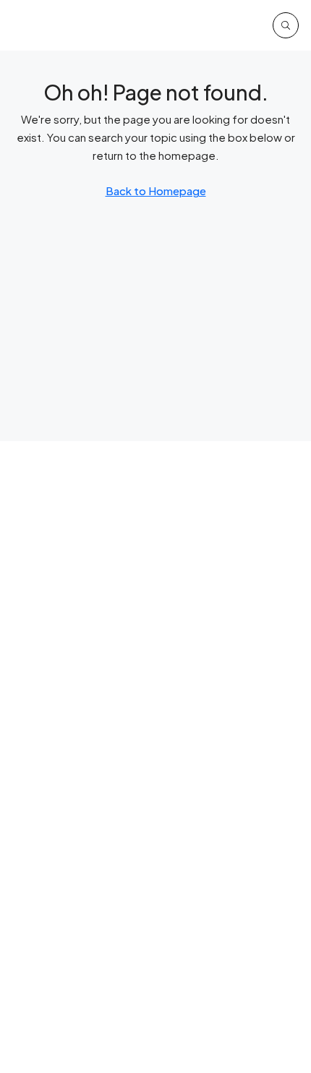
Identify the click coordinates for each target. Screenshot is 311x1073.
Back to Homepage (156, 190)
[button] (286, 25)
